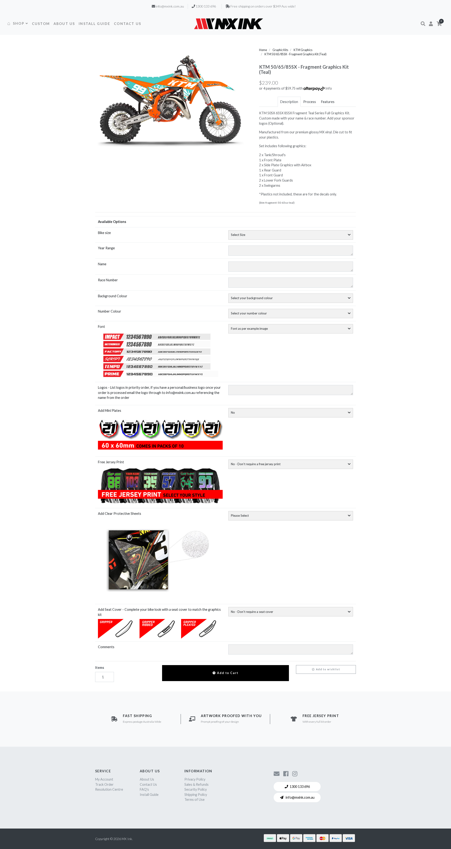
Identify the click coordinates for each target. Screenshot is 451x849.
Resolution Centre (109, 789)
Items (99, 668)
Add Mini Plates (109, 411)
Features (327, 102)
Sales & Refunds (196, 784)
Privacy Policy (194, 779)
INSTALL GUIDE (94, 24)
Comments (106, 647)
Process (309, 102)
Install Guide (149, 795)
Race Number (108, 280)
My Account (104, 779)
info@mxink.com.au (300, 797)
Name (102, 264)
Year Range (106, 248)
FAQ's (144, 789)
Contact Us (148, 784)
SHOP (18, 23)
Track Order (104, 784)
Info (328, 88)
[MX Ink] (228, 24)
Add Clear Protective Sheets (119, 514)
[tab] (289, 102)
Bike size (104, 233)
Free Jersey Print (111, 462)
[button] (423, 24)
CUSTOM (41, 24)
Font (101, 327)
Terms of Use (194, 799)
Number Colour (109, 311)
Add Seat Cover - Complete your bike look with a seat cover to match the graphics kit (159, 612)
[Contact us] (277, 773)
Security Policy (195, 789)
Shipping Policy (195, 795)
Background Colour (112, 296)
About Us (147, 779)
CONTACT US (127, 24)
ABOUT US (64, 24)
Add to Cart (227, 673)
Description (289, 102)
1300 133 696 (300, 787)
